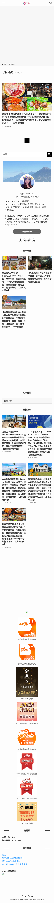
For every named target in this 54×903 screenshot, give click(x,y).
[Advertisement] (27, 35)
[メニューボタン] (3, 3)
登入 (4, 855)
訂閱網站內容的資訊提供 (13, 858)
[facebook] (20, 240)
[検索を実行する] (49, 154)
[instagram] (29, 240)
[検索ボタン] (51, 3)
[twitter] (24, 240)
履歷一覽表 (27, 231)
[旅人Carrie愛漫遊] (27, 3)
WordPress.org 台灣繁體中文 (14, 864)
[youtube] (33, 240)
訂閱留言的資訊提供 (11, 861)
